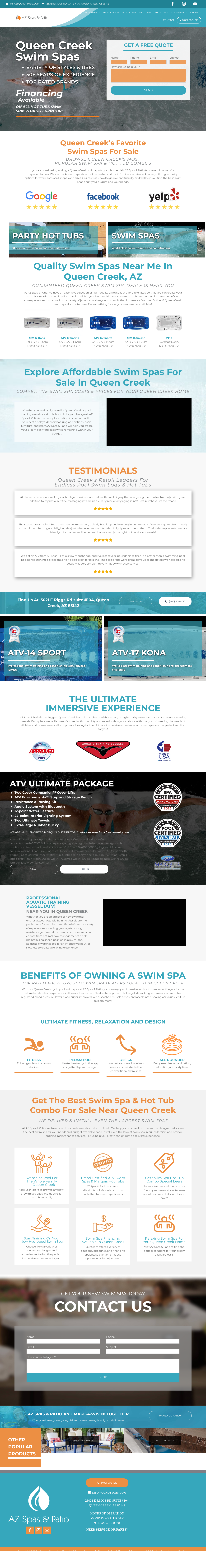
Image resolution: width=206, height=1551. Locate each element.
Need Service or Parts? (107, 1529)
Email (153, 57)
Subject (174, 57)
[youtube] (195, 4)
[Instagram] (38, 1530)
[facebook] (172, 4)
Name (115, 57)
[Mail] (47, 1530)
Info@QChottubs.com (24, 3)
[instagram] (184, 4)
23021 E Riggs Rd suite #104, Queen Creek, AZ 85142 (78, 3)
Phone (134, 57)
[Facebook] (30, 1530)
